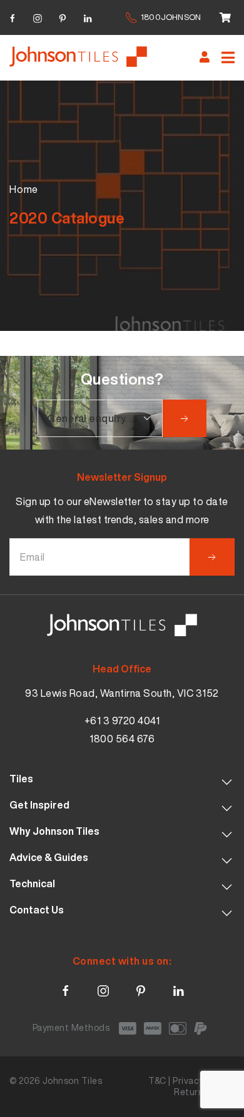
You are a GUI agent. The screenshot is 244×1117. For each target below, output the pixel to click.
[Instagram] (37, 16)
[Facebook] (12, 16)
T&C (157, 1080)
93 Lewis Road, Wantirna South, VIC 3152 (122, 693)
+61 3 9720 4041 (122, 720)
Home (23, 189)
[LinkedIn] (87, 16)
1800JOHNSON (171, 17)
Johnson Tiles (73, 1080)
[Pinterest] (62, 16)
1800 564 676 (122, 738)
